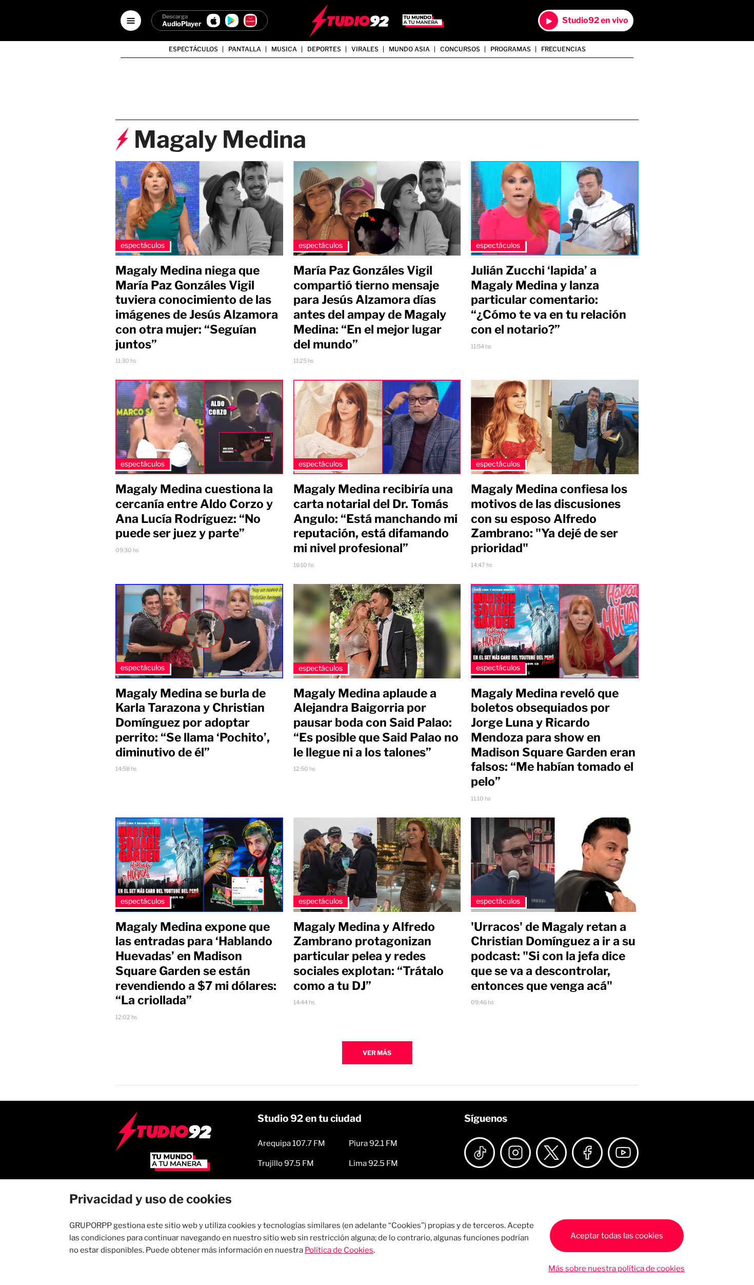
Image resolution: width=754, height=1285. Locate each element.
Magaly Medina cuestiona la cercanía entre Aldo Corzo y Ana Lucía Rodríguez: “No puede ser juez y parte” (194, 511)
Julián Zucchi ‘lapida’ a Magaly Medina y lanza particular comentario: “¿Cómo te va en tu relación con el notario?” (548, 300)
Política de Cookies (339, 1250)
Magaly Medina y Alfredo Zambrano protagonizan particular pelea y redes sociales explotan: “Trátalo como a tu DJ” (368, 956)
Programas (510, 49)
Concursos (460, 49)
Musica (284, 49)
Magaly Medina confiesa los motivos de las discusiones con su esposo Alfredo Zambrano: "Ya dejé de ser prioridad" (549, 518)
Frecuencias (563, 49)
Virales (365, 49)
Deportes (324, 49)
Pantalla (244, 49)
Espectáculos (193, 49)
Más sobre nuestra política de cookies (616, 1268)
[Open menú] (131, 20)
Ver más (377, 1053)
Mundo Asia (409, 49)
